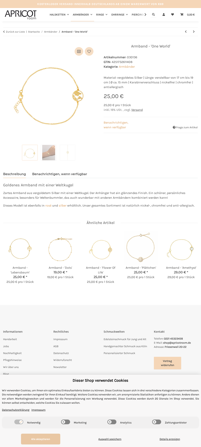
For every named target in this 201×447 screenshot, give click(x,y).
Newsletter (60, 367)
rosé (48, 205)
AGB (55, 346)
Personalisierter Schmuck (119, 353)
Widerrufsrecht (62, 360)
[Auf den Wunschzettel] (89, 51)
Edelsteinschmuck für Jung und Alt (125, 339)
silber (63, 205)
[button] (163, 14)
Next (191, 260)
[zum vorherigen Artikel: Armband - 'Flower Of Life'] (186, 31)
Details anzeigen (170, 439)
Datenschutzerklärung (15, 409)
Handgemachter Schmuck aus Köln (125, 346)
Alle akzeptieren (40, 439)
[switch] (18, 422)
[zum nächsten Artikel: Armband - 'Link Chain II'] (194, 31)
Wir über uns (11, 367)
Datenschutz (61, 353)
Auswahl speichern (109, 439)
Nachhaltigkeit (12, 353)
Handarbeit (10, 339)
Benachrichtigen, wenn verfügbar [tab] (59, 174)
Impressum (60, 339)
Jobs (6, 346)
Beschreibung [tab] (14, 174)
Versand (137, 110)
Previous (9, 260)
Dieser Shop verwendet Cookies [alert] (100, 380)
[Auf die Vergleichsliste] (79, 51)
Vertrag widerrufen (167, 363)
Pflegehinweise (12, 360)
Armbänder (127, 66)
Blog (6, 374)
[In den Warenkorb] (6, 42)
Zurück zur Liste (15, 31)
